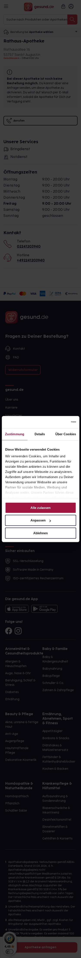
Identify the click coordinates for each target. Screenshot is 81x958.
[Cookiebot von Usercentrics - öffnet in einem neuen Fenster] (57, 422)
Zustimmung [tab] (14, 434)
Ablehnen (40, 533)
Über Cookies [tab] (65, 434)
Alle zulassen (40, 508)
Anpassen (38, 520)
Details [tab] (40, 434)
